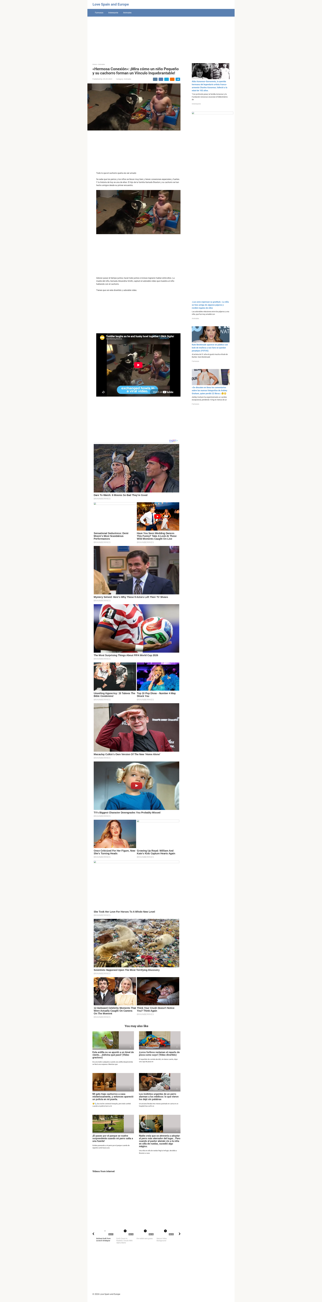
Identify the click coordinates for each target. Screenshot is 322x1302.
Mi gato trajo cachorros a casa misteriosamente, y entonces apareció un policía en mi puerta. (112, 1097)
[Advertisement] (161, 38)
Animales (127, 12)
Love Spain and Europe (111, 4)
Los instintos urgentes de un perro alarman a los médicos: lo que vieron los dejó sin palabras (159, 1097)
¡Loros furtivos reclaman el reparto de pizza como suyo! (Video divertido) (159, 1053)
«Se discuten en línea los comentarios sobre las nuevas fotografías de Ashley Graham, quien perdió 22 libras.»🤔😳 (209, 390)
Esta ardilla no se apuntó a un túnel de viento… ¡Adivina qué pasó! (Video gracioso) (113, 1055)
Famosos (99, 12)
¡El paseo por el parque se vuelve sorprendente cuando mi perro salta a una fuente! (112, 1138)
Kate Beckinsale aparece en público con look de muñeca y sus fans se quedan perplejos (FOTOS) (210, 347)
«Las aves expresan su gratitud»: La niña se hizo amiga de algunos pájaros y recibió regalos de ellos (210, 305)
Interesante (113, 12)
